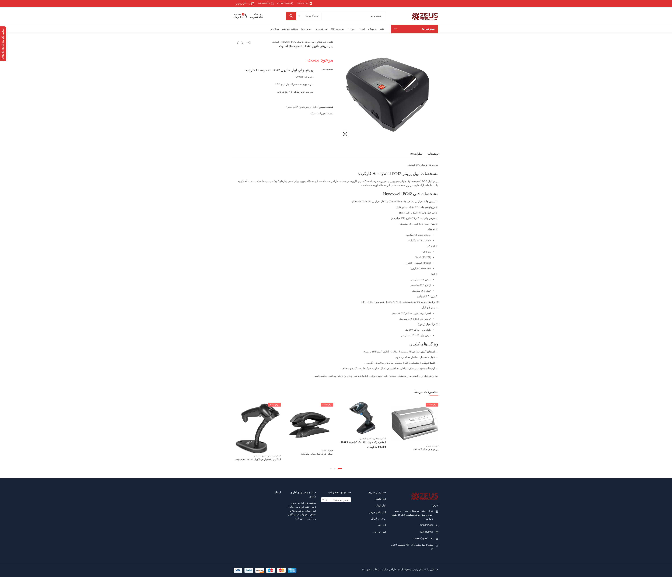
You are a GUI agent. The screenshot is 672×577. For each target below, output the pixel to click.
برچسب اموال (378, 518)
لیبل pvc (382, 525)
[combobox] (336, 499)
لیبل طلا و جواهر (377, 512)
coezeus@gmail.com (423, 538)
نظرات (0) (416, 153)
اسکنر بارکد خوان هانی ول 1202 (369, 454)
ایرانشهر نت (368, 569)
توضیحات (433, 153)
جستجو (291, 16)
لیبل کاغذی (380, 499)
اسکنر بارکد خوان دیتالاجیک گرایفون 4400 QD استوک (411, 442)
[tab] (433, 154)
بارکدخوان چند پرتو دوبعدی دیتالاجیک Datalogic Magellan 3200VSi (247, 445)
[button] (341, 468)
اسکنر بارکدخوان (431, 438)
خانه (331, 42)
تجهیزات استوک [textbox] (337, 500)
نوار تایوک (381, 505)
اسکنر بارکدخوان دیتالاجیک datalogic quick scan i (308, 459)
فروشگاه (321, 42)
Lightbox (345, 134)
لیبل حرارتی (379, 531)
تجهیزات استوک (318, 113)
